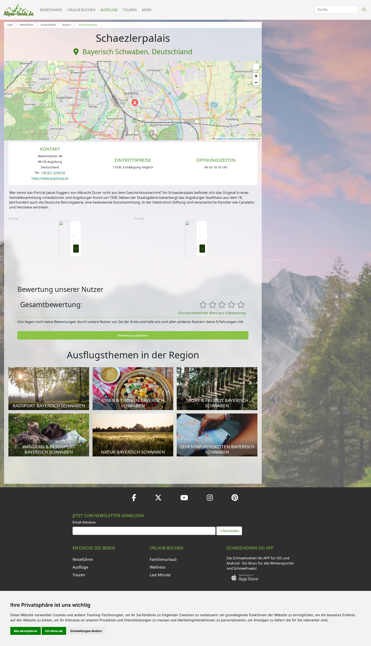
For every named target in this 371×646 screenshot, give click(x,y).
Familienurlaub (163, 559)
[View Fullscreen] (256, 66)
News (147, 10)
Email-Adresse (84, 522)
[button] (135, 102)
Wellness (157, 567)
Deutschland (48, 25)
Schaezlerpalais (87, 25)
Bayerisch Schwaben (115, 51)
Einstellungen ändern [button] (86, 631)
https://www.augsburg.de (50, 178)
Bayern (66, 25)
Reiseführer (51, 10)
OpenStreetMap (237, 138)
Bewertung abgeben (133, 335)
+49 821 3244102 (53, 173)
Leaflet (219, 138)
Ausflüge (109, 10)
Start (10, 25)
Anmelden (231, 530)
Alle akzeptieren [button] (25, 631)
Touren (130, 10)
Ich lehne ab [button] (54, 631)
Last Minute (160, 574)
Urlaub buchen (81, 10)
